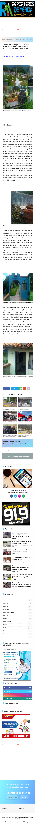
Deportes (5, 606)
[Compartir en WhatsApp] (20, 388)
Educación (6, 609)
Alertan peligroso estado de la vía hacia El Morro (24, 436)
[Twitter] (15, 496)
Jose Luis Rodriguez (24, 822)
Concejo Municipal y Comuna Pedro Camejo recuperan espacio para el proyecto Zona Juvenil (10, 437)
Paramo (5, 624)
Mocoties (5, 615)
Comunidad (10, 39)
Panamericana (7, 621)
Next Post (8, 451)
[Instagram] (19, 496)
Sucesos (5, 634)
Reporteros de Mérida (17, 817)
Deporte (5, 603)
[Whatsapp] (23, 496)
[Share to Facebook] (6, 388)
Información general (8, 612)
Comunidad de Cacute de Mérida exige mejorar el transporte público (24, 409)
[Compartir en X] (15, 388)
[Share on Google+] (24, 388)
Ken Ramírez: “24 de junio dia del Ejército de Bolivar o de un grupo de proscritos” (16, 455)
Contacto (21, 808)
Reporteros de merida (11, 442)
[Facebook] (11, 496)
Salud (4, 631)
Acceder (4, 808)
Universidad (6, 637)
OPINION (5, 618)
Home (3, 39)
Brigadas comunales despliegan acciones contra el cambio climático (21, 551)
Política (5, 628)
